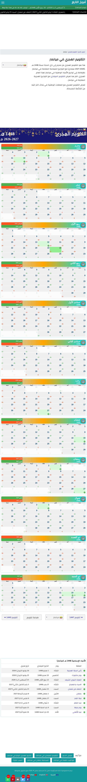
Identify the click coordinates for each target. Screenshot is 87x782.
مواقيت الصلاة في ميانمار (63, 760)
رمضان (79, 693)
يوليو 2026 (19, 148)
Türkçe (32, 774)
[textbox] (14, 65)
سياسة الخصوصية (66, 770)
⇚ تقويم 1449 (11, 617)
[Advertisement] (43, 32)
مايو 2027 (19, 539)
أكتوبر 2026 (19, 265)
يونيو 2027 (19, 578)
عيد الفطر (78, 703)
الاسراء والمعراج (75, 684)
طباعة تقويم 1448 (33, 617)
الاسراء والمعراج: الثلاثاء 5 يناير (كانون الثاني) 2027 (54, 12)
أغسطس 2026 (18, 187)
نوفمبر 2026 (19, 304)
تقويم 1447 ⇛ (76, 617)
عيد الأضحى (77, 712)
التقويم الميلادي (58, 76)
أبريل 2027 (19, 500)
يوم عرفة (78, 707)
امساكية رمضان (39, 770)
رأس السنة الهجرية (74, 670)
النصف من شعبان (75, 689)
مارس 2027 (19, 461)
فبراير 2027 (19, 422)
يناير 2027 (19, 383)
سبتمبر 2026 (19, 226)
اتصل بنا (47, 770)
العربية (53, 774)
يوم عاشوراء (77, 675)
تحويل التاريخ (67, 755)
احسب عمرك (18, 760)
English (42, 774)
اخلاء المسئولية (55, 770)
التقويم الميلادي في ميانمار (47, 755)
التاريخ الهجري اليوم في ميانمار (19, 755)
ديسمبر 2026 (19, 343)
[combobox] (14, 65)
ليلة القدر (78, 698)
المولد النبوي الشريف (73, 680)
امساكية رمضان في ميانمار (38, 760)
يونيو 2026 (19, 145)
